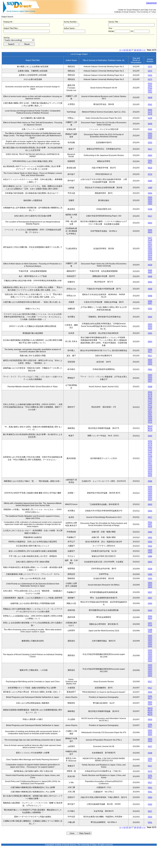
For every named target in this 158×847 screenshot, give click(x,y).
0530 (150, 542)
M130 (150, 430)
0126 (150, 403)
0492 (150, 532)
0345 (150, 251)
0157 (150, 242)
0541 (150, 104)
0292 (150, 248)
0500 (150, 133)
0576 (150, 174)
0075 (150, 771)
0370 (150, 66)
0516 (150, 625)
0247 (150, 746)
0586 (150, 301)
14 (124, 50)
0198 (150, 629)
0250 (150, 199)
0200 (150, 197)
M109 (150, 710)
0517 (150, 149)
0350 (150, 204)
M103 (150, 426)
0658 (150, 276)
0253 (150, 142)
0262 (150, 92)
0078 (150, 394)
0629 (150, 265)
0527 (150, 811)
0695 (150, 272)
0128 (150, 240)
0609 (150, 526)
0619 (150, 168)
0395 (150, 574)
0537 (150, 381)
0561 (150, 369)
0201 (150, 244)
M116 (150, 428)
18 (135, 50)
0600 (150, 110)
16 (130, 50)
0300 (150, 201)
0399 (150, 253)
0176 (150, 114)
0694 (150, 270)
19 (138, 50)
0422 (150, 129)
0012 (150, 88)
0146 (150, 486)
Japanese (151, 3)
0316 (150, 75)
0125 (150, 401)
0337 (150, 623)
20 (140, 50)
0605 (150, 259)
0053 (150, 392)
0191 (150, 160)
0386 (150, 556)
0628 (150, 97)
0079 (150, 396)
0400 (150, 193)
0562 (150, 257)
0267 (150, 246)
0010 (150, 83)
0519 (150, 255)
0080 (150, 398)
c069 (150, 187)
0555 (150, 282)
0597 (150, 303)
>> (144, 50)
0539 (150, 387)
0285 (150, 181)
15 (127, 50)
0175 (150, 112)
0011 (150, 85)
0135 (150, 118)
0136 (150, 209)
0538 (150, 753)
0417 (150, 688)
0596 (150, 481)
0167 (150, 90)
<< (120, 50)
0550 (150, 135)
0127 (150, 238)
